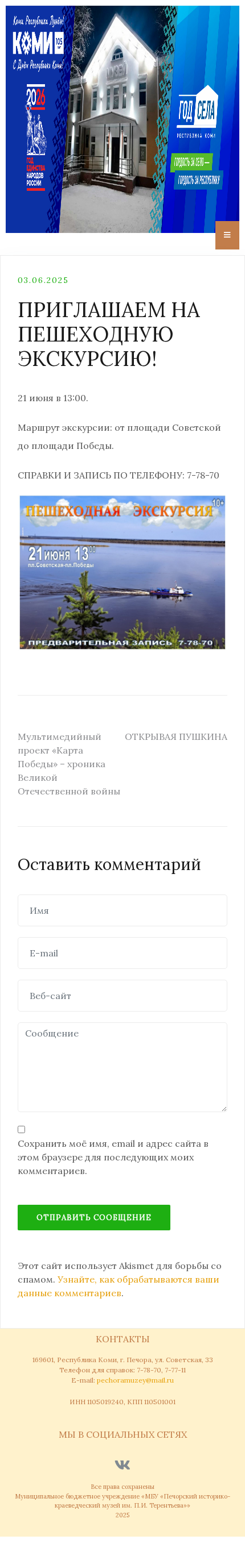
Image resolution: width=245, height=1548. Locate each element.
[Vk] (122, 1464)
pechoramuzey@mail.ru (135, 1380)
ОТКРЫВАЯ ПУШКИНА (176, 736)
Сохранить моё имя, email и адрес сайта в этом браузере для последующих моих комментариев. (113, 1157)
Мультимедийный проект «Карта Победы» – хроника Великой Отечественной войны (69, 764)
